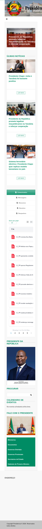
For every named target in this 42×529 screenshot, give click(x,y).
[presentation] (21, 192)
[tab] (21, 192)
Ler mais (21, 93)
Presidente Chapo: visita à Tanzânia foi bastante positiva (20, 78)
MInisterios (12, 440)
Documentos (12, 445)
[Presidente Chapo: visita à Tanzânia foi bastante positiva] (21, 66)
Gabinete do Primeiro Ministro (18, 464)
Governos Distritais (15, 449)
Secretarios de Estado (15, 459)
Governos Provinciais (15, 454)
